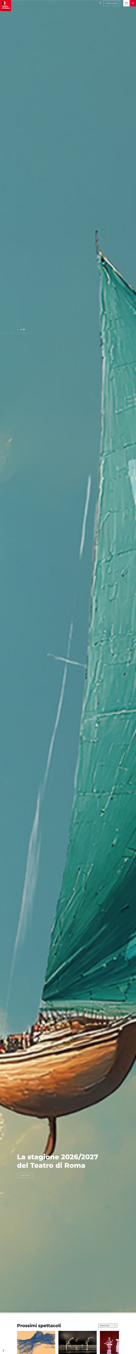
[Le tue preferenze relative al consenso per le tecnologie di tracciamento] (3, 1350)
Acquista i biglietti (111, 3)
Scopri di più (25, 1175)
